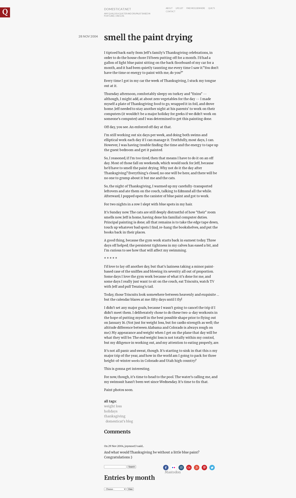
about (169, 8)
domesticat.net (117, 9)
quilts (211, 8)
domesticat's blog (119, 421)
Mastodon (173, 472)
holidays (110, 411)
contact (170, 12)
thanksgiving (114, 416)
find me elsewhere (195, 8)
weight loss (113, 406)
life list (179, 8)
